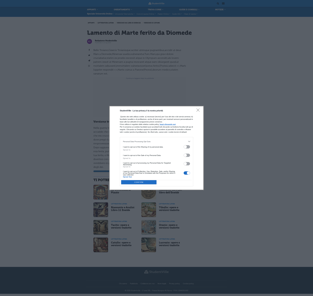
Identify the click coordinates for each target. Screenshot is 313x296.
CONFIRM (138, 182)
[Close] (198, 111)
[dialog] (156, 148)
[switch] (187, 146)
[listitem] (156, 141)
